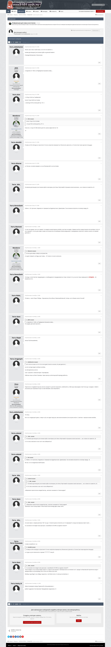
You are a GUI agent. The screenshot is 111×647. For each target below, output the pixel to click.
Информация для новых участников (23, 23)
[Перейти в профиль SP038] (10, 23)
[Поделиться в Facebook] (11, 637)
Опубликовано (32, 46)
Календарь (44, 11)
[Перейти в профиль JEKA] (16, 76)
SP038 (101, 645)
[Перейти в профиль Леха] (16, 392)
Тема (14, 645)
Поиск (61, 11)
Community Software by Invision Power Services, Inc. (58, 644)
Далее (16, 42)
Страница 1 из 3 (26, 42)
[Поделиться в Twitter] (9, 637)
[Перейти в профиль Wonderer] (16, 124)
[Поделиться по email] (20, 637)
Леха (16, 384)
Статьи (29, 11)
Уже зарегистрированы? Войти (86, 11)
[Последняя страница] (20, 42)
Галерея (37, 11)
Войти (78, 620)
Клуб (14, 11)
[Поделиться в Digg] (16, 637)
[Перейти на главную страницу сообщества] (8, 11)
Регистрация (100, 11)
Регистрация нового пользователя (32, 622)
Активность (54, 11)
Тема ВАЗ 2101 (94, 645)
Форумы (22, 11)
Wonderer (16, 116)
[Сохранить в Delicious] (18, 637)
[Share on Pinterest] (23, 637)
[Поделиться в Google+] (13, 637)
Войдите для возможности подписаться (81, 30)
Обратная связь (22, 645)
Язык (9, 645)
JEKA (16, 68)
